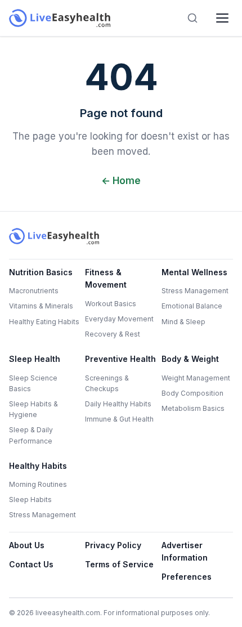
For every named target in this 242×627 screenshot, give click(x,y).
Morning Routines (38, 484)
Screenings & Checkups (107, 383)
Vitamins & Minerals (41, 306)
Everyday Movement (119, 319)
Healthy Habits (38, 466)
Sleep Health (34, 359)
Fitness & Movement (106, 278)
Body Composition (192, 393)
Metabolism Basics (193, 408)
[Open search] (192, 18)
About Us (26, 545)
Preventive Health (120, 359)
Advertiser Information (185, 551)
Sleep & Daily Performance (31, 435)
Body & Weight (190, 359)
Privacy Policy (113, 545)
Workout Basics (110, 303)
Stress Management (195, 290)
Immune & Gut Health (119, 419)
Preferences (187, 576)
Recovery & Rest (112, 334)
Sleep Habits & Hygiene (33, 409)
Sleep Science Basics (33, 383)
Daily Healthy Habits (118, 404)
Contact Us (31, 564)
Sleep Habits (30, 499)
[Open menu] (222, 18)
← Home (121, 180)
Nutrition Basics (41, 272)
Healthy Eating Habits (44, 321)
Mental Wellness (194, 272)
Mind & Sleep (183, 321)
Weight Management (196, 378)
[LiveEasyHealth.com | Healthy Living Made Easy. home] (59, 18)
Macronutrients (34, 290)
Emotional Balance (192, 306)
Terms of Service (119, 564)
